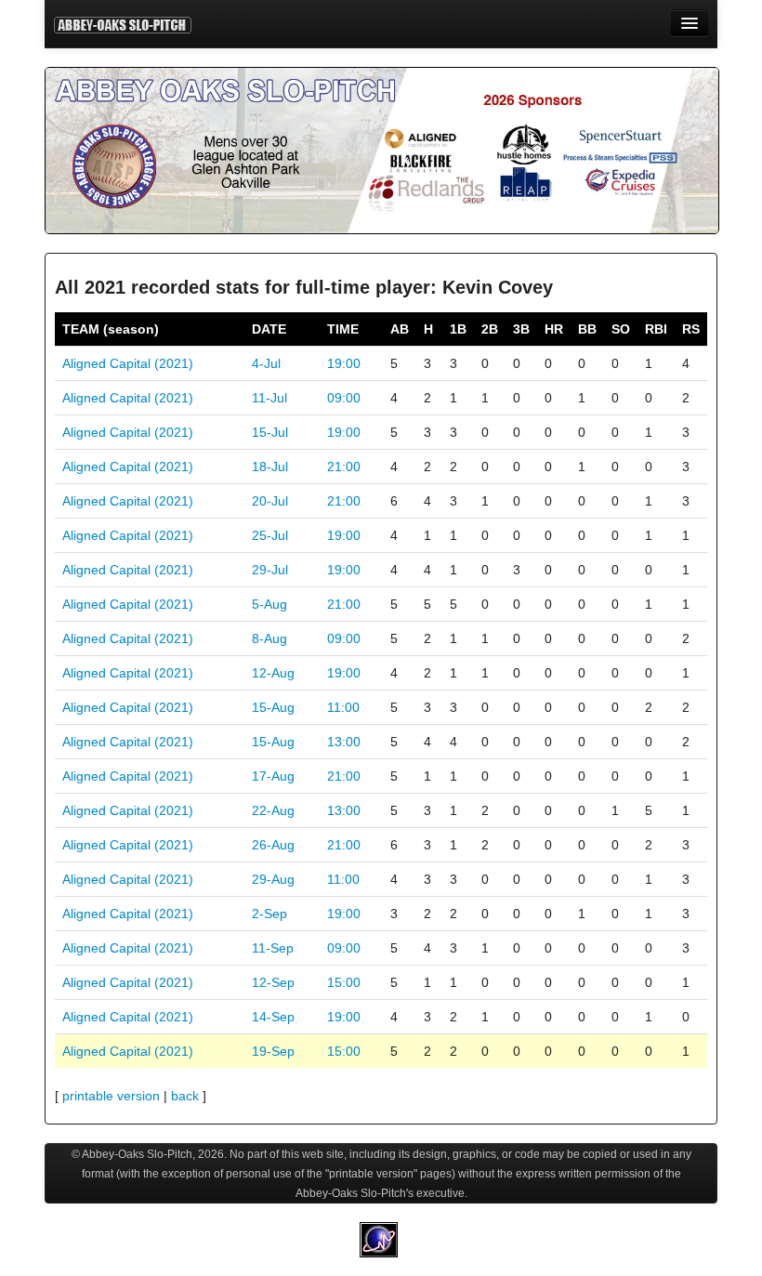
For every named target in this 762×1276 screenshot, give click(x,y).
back (185, 1095)
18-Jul (270, 466)
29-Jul (270, 569)
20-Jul (270, 500)
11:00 (343, 707)
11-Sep (273, 948)
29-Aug (273, 879)
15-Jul (270, 432)
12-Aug (273, 672)
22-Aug (273, 810)
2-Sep (269, 913)
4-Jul (266, 363)
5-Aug (269, 604)
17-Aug (273, 776)
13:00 (344, 741)
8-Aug (269, 638)
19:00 (344, 363)
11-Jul (269, 397)
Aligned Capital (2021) (127, 363)
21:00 (344, 466)
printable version (111, 1095)
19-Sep (273, 1051)
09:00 (344, 397)
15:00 (344, 982)
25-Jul (270, 535)
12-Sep (273, 982)
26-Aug (273, 844)
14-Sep (273, 1016)
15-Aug (273, 707)
